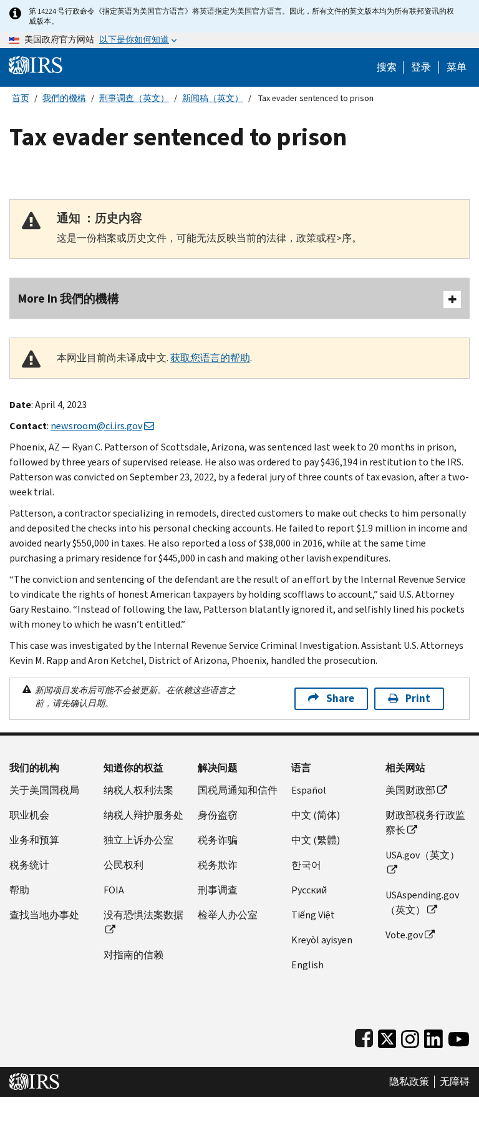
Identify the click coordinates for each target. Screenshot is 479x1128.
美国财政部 (410, 790)
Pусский (309, 890)
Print (417, 698)
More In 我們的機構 (68, 298)
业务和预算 (34, 840)
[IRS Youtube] (459, 1036)
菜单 (457, 67)
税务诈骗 (218, 840)
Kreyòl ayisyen (321, 939)
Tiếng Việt (313, 914)
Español (308, 790)
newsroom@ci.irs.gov (96, 425)
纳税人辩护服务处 (143, 815)
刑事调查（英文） (134, 98)
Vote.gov (404, 934)
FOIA (114, 890)
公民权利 (123, 865)
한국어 (306, 865)
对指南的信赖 (133, 954)
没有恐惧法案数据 (143, 914)
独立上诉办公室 (138, 840)
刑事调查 (218, 890)
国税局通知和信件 (238, 790)
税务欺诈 (218, 865)
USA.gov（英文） (422, 855)
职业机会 (29, 815)
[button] (421, 67)
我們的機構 (64, 98)
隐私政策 (409, 1082)
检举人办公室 (228, 914)
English (307, 964)
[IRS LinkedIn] (433, 1036)
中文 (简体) (315, 815)
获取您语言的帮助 (210, 357)
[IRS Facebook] (364, 1036)
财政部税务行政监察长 (425, 823)
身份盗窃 (218, 815)
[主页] (35, 64)
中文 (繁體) (315, 840)
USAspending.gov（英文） (422, 902)
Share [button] (340, 698)
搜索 (387, 67)
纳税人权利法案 (138, 790)
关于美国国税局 (44, 790)
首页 (20, 98)
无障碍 (455, 1082)
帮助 (19, 890)
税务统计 (29, 865)
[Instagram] (410, 1036)
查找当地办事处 (44, 914)
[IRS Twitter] (387, 1036)
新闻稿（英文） (212, 98)
